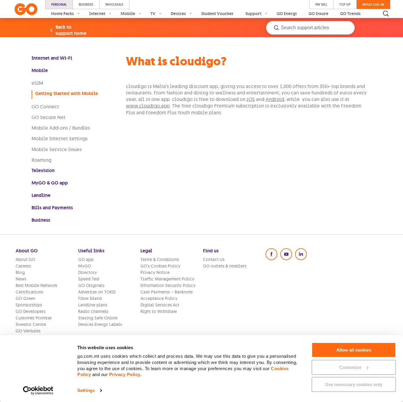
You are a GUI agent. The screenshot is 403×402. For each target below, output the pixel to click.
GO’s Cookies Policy (160, 266)
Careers (23, 266)
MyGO (84, 266)
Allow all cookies (353, 349)
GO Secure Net (48, 117)
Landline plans (92, 305)
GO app (86, 259)
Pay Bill (321, 4)
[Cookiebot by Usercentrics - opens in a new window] (38, 390)
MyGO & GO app (50, 183)
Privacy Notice (155, 272)
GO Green (25, 298)
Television (43, 170)
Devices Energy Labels (100, 324)
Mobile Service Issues (57, 149)
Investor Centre (31, 324)
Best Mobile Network (36, 285)
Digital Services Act (159, 305)
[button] (310, 28)
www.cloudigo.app (148, 106)
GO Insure (318, 13)
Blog (20, 272)
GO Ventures (28, 331)
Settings (86, 390)
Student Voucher (217, 13)
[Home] (26, 9)
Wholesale (114, 4)
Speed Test (88, 279)
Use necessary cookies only (353, 384)
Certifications (29, 292)
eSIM (37, 83)
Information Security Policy (168, 285)
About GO (25, 259)
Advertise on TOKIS (97, 292)
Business (86, 4)
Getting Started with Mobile (66, 93)
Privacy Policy (124, 374)
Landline (41, 195)
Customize (350, 367)
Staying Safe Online (97, 318)
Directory (87, 272)
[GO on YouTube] (286, 254)
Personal (59, 4)
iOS (251, 99)
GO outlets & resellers (224, 266)
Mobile (40, 70)
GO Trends (350, 13)
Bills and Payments (52, 208)
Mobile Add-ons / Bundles (61, 128)
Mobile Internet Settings (60, 138)
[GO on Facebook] (271, 254)
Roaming (41, 160)
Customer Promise (34, 318)
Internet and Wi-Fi (52, 58)
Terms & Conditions (159, 259)
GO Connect (45, 107)
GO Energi (287, 13)
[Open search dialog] (385, 13)
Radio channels (93, 311)
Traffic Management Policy (167, 279)
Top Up (344, 4)
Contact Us (214, 259)
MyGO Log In (373, 4)
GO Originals (91, 285)
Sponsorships (29, 305)
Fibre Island (90, 298)
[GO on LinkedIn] (301, 254)
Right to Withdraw (158, 311)
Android (275, 99)
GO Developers (30, 311)
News (21, 279)
